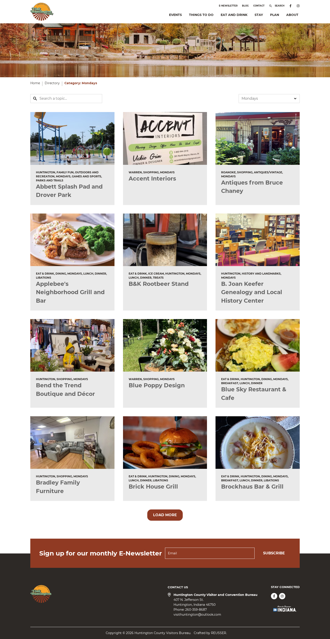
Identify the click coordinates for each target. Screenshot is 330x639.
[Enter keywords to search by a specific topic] (66, 98)
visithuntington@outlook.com (197, 615)
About (292, 15)
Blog (245, 5)
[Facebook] (290, 5)
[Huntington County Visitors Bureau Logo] (41, 12)
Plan (274, 15)
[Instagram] (298, 5)
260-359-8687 (196, 610)
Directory (52, 83)
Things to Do (201, 15)
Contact (258, 5)
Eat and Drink (234, 15)
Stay (259, 15)
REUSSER (218, 633)
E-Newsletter (228, 5)
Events (175, 15)
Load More (165, 515)
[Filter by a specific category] (269, 98)
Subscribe (274, 553)
